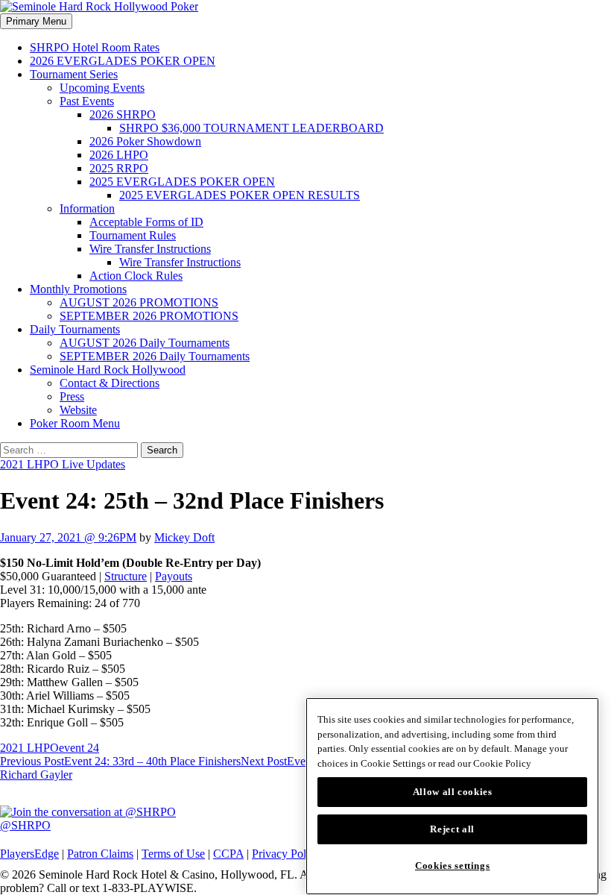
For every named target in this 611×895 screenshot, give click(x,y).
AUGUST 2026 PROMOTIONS (139, 302)
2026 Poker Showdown (145, 141)
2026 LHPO (118, 154)
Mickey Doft (184, 537)
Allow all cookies (453, 791)
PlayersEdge (29, 853)
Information (87, 208)
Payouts (173, 576)
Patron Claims (100, 853)
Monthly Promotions (78, 289)
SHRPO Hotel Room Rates (94, 47)
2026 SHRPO (122, 114)
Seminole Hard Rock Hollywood (108, 369)
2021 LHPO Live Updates (62, 464)
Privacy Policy (286, 853)
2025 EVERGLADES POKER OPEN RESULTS (239, 195)
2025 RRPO (118, 168)
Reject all (452, 829)
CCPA (228, 853)
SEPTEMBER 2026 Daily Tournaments (155, 356)
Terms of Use (173, 853)
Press (72, 396)
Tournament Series (74, 74)
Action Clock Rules (136, 275)
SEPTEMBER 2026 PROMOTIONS (149, 316)
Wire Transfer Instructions (150, 248)
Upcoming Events (102, 87)
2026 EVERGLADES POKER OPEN (122, 60)
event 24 (79, 747)
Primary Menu (36, 21)
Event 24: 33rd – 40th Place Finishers (120, 761)
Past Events (87, 101)
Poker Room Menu (75, 423)
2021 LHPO (29, 747)
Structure (125, 576)
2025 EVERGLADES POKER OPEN (182, 181)
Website (78, 409)
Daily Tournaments (75, 329)
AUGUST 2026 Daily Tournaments (144, 342)
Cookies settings (452, 865)
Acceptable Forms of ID (146, 222)
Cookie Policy (502, 763)
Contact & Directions (109, 383)
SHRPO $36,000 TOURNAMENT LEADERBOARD (251, 128)
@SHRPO (25, 825)
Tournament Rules (132, 235)
